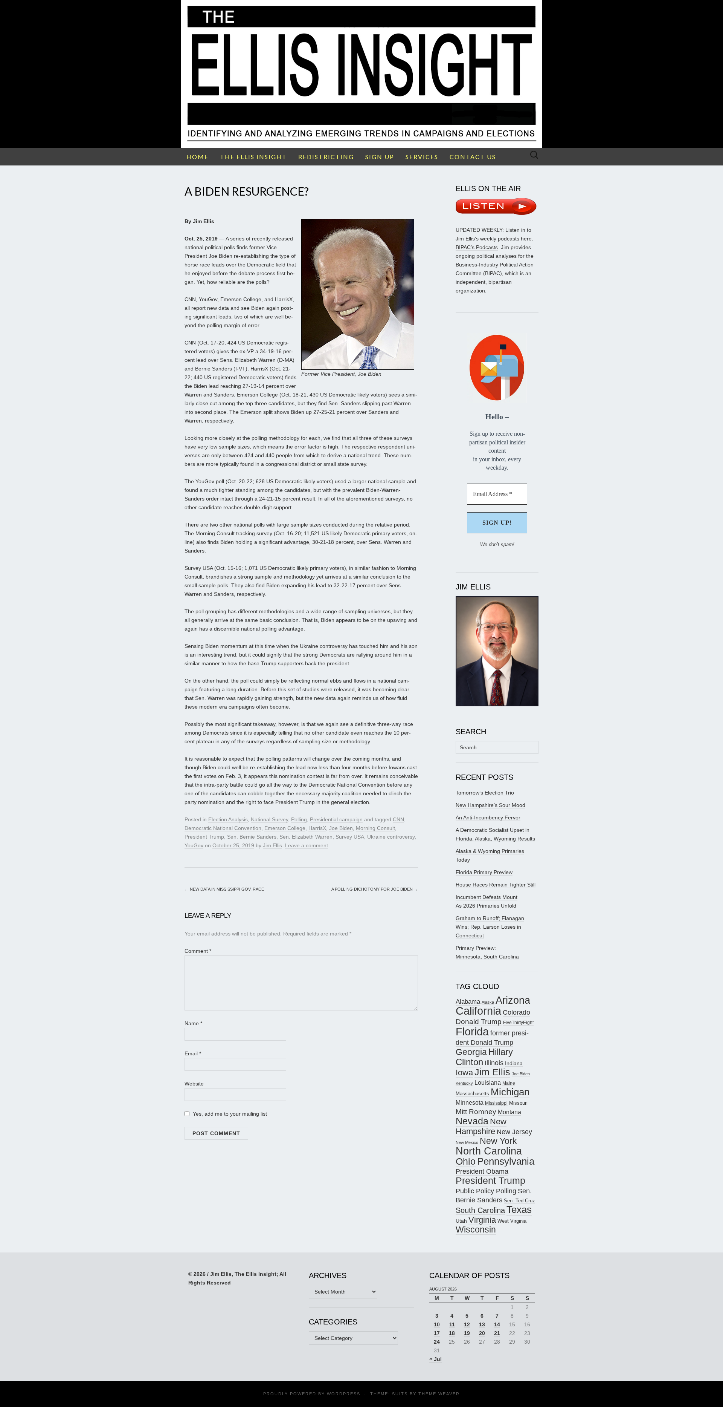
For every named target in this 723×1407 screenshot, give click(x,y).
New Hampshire (481, 1126)
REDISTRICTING (326, 156)
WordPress (343, 1394)
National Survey (269, 819)
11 (452, 1324)
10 (437, 1324)
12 (467, 1324)
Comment (198, 951)
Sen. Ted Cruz (519, 1200)
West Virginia (511, 1221)
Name (193, 1023)
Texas (519, 1209)
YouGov (194, 845)
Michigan (510, 1092)
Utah (461, 1221)
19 (467, 1333)
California (478, 1011)
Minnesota (470, 1102)
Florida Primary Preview (484, 872)
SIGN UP (379, 156)
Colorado (516, 1012)
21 (497, 1333)
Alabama (468, 1001)
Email (193, 1053)
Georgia (471, 1052)
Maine (508, 1083)
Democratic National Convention (223, 828)
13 (482, 1324)
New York (498, 1141)
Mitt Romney (476, 1112)
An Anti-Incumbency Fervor (488, 817)
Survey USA (350, 837)
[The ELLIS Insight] (361, 74)
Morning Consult (375, 828)
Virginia (482, 1220)
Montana (509, 1112)
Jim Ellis (272, 845)
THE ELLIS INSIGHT (253, 156)
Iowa (464, 1072)
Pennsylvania (505, 1161)
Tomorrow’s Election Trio (485, 793)
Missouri (518, 1103)
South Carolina (480, 1210)
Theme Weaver (439, 1394)
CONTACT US (473, 156)
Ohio (466, 1161)
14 (497, 1324)
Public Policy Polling (486, 1191)
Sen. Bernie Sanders (251, 837)
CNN (398, 819)
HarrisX (317, 828)
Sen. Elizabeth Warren (306, 837)
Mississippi (496, 1103)
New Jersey (514, 1132)
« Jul (435, 1359)
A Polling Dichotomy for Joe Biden (374, 889)
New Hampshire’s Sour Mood (490, 805)
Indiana (514, 1063)
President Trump (204, 837)
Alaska (488, 1002)
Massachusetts (472, 1093)
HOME (197, 156)
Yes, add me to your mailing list (229, 1114)
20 (482, 1333)
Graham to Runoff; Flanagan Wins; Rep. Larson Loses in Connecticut (490, 927)
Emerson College (284, 828)
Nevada (472, 1121)
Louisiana (487, 1082)
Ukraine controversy (391, 837)
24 (437, 1342)
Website (194, 1084)
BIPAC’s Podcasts (477, 247)
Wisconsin (476, 1229)
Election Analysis (228, 819)
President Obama (482, 1171)
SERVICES (422, 156)
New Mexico (467, 1142)
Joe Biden (341, 828)
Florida (472, 1031)
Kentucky (464, 1083)
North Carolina (489, 1151)
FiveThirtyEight (518, 1022)
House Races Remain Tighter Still (495, 885)
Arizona (513, 1000)
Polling (299, 819)
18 (452, 1333)
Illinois (494, 1063)
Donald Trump (479, 1022)
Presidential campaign (336, 819)
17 (437, 1333)
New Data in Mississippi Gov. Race (224, 889)
